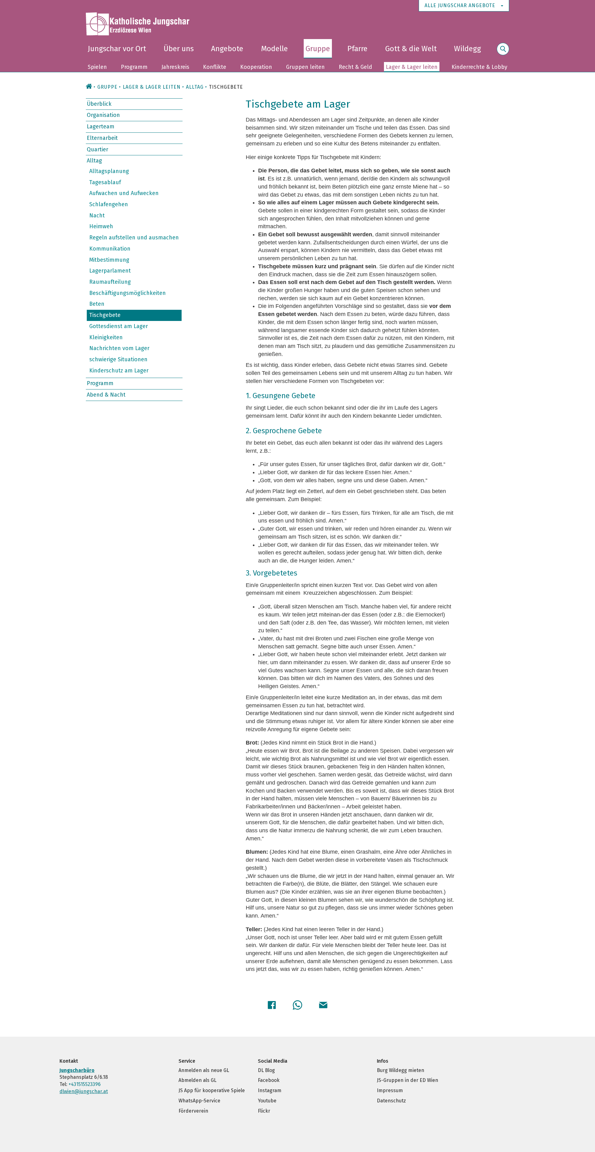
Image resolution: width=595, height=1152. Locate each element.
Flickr (264, 1111)
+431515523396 (84, 1084)
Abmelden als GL (197, 1080)
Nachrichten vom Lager (119, 348)
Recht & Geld (355, 67)
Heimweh (101, 226)
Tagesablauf (105, 182)
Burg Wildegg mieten (400, 1070)
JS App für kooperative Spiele (211, 1090)
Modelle (274, 48)
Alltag (94, 160)
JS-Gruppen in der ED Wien (407, 1080)
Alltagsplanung (109, 171)
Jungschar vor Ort (117, 48)
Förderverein (193, 1111)
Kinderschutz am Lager (118, 370)
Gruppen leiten (305, 67)
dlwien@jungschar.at (84, 1091)
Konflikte (214, 67)
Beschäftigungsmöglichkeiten (127, 293)
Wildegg (467, 48)
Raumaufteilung (110, 281)
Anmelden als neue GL (203, 1070)
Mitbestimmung (109, 259)
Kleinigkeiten (106, 337)
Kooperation (256, 67)
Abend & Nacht (106, 394)
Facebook (269, 1080)
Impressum (390, 1090)
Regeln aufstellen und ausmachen (134, 237)
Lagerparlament (110, 270)
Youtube (267, 1101)
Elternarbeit (102, 138)
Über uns (179, 48)
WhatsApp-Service (199, 1101)
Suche (503, 52)
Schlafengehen (108, 204)
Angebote (227, 48)
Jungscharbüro (77, 1070)
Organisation (103, 115)
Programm (134, 67)
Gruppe (318, 48)
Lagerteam (100, 126)
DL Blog (266, 1070)
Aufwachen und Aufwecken (124, 193)
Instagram (269, 1090)
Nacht (97, 215)
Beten (96, 303)
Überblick (99, 103)
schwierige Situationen (118, 359)
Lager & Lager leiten (412, 67)
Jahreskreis (175, 67)
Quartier (97, 149)
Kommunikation (109, 248)
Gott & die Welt (411, 48)
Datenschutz (391, 1101)
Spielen (97, 67)
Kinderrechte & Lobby (479, 67)
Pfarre (357, 48)
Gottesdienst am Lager (118, 326)
